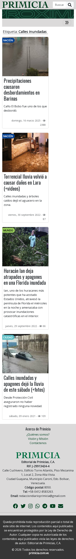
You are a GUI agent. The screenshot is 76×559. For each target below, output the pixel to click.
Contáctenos (38, 443)
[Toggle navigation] (67, 22)
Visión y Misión (38, 439)
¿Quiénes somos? (38, 434)
